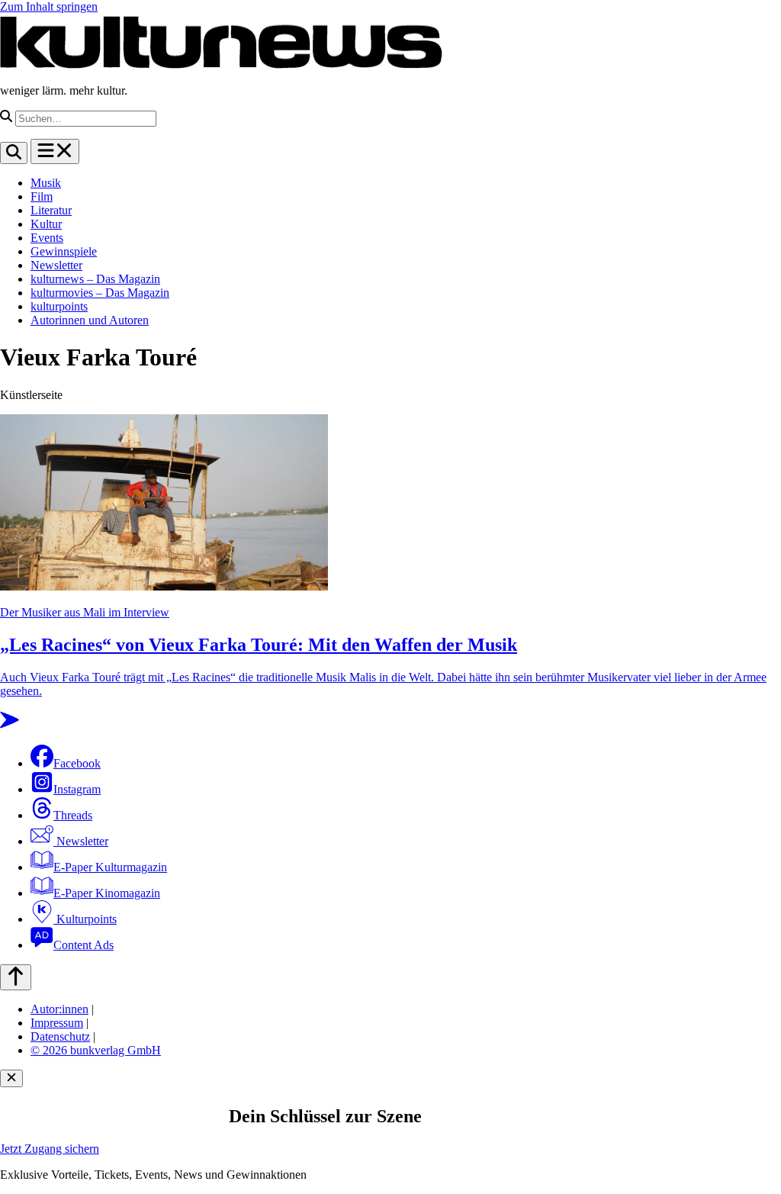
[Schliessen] (11, 1078)
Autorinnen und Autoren (90, 320)
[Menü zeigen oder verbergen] (55, 151)
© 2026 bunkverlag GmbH (96, 1050)
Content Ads (83, 944)
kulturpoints (59, 306)
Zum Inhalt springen (49, 6)
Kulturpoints (85, 918)
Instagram (77, 789)
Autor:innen (59, 1009)
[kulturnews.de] (221, 64)
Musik (46, 182)
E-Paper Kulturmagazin (110, 867)
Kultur (46, 223)
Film (42, 196)
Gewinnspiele (64, 251)
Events (47, 237)
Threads (72, 815)
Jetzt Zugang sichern (49, 1148)
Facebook (77, 763)
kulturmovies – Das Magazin (100, 292)
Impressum (57, 1022)
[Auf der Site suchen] (13, 153)
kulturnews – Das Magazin (95, 278)
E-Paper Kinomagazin (106, 893)
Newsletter (56, 265)
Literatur (51, 210)
